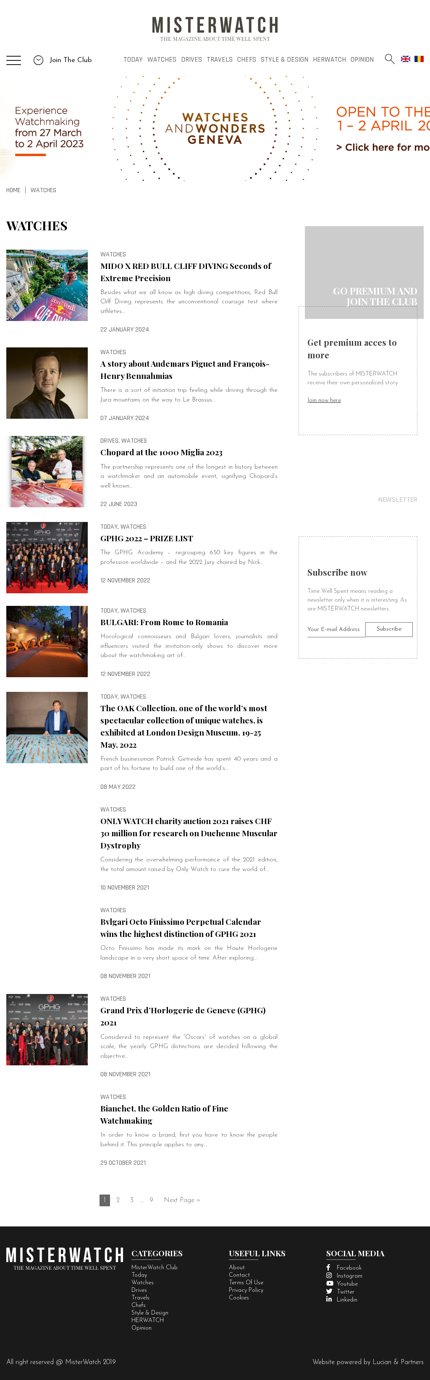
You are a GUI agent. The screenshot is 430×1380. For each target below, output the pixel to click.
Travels (220, 59)
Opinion (362, 59)
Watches (161, 59)
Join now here (324, 400)
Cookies (239, 1298)
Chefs (246, 59)
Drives (191, 59)
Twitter (345, 1292)
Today (133, 59)
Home (13, 190)
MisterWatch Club (154, 1268)
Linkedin (347, 1300)
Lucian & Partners (398, 1362)
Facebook (349, 1268)
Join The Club (69, 60)
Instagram (349, 1276)
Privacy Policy (246, 1290)
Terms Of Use (246, 1283)
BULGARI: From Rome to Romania (164, 621)
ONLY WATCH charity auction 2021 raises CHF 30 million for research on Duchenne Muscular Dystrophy (189, 832)
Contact (239, 1275)
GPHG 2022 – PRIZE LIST (146, 537)
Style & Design (284, 59)
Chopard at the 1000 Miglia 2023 (161, 451)
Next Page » (182, 1200)
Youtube (347, 1284)
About (237, 1268)
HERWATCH (329, 59)
